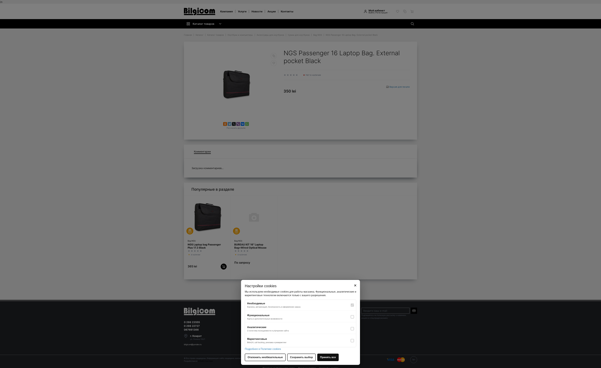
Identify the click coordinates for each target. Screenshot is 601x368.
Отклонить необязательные (265, 357)
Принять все (328, 357)
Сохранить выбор (301, 357)
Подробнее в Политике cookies (263, 349)
